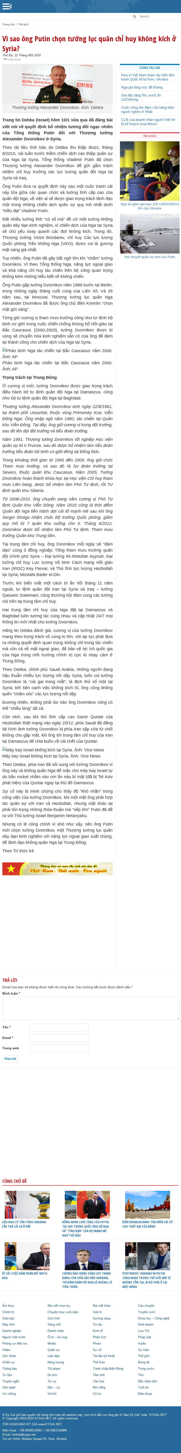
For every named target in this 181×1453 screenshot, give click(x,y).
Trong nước (146, 1368)
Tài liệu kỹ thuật (104, 1356)
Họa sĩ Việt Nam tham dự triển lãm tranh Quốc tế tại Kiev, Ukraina (148, 77)
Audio (142, 1343)
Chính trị (8, 1312)
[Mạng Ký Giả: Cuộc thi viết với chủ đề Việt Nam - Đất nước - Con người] (57, 869)
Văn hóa (98, 1381)
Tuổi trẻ (143, 1387)
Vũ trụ (97, 1393)
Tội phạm (54, 1368)
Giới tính (54, 1318)
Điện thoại (145, 1393)
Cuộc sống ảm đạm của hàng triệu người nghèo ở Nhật (147, 109)
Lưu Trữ (143, 1331)
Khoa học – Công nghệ (153, 1318)
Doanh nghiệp (11, 1331)
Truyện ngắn (10, 1381)
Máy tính (8, 1324)
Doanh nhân (56, 1331)
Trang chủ (8, 24)
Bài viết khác (102, 1305)
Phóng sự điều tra (14, 1343)
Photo (97, 1343)
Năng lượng (56, 1362)
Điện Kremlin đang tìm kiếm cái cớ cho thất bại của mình (147, 1224)
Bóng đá (143, 1362)
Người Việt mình (13, 1337)
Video (6, 1350)
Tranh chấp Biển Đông (108, 1368)
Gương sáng (101, 1318)
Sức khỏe (9, 1356)
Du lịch (52, 1375)
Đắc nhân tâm (147, 1381)
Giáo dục (8, 1318)
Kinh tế (98, 1331)
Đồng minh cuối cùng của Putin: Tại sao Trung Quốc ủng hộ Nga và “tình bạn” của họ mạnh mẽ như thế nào (86, 1229)
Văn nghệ (8, 1387)
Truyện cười (146, 1312)
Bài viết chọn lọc (59, 1305)
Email (7, 1038)
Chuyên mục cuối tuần (63, 1312)
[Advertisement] (57, 931)
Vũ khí (52, 1393)
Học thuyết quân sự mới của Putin (149, 257)
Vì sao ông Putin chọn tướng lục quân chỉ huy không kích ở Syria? (89, 43)
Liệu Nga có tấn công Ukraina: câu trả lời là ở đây (24, 1224)
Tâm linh (99, 1375)
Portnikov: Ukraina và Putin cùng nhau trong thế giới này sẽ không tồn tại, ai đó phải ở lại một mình (146, 1280)
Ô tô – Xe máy (58, 1337)
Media (52, 1343)
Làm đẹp (53, 1356)
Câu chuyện (146, 1305)
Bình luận (11, 993)
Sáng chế (54, 1324)
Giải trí (97, 1312)
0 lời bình (14, 59)
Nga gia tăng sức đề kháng (142, 87)
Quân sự (54, 1350)
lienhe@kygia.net (24, 1434)
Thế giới (23, 24)
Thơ (141, 1375)
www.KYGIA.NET (50, 1424)
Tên (6, 1027)
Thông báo (9, 1368)
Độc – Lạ (54, 1387)
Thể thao (99, 1362)
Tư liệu (7, 1375)
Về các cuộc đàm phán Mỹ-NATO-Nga (25, 1275)
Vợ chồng (9, 1393)
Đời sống (99, 1387)
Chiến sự (8, 1362)
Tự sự (52, 1381)
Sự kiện (143, 1350)
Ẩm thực (8, 1305)
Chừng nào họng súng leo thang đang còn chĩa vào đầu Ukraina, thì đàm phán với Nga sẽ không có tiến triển (87, 1280)
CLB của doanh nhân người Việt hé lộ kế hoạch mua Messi (148, 122)
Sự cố (97, 1350)
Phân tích (99, 1337)
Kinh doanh (145, 1324)
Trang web (10, 1048)
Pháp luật (144, 1337)
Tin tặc (97, 1324)
